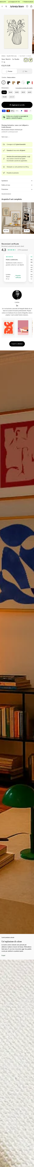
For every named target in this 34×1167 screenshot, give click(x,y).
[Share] (30, 60)
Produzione (5, 189)
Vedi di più (5, 137)
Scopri (3, 955)
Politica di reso (6, 185)
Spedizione (5, 180)
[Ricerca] (6, 6)
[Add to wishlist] (26, 60)
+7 (31, 111)
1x (4, 62)
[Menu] (2, 6)
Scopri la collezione (17, 344)
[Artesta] (17, 6)
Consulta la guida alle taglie (24, 88)
